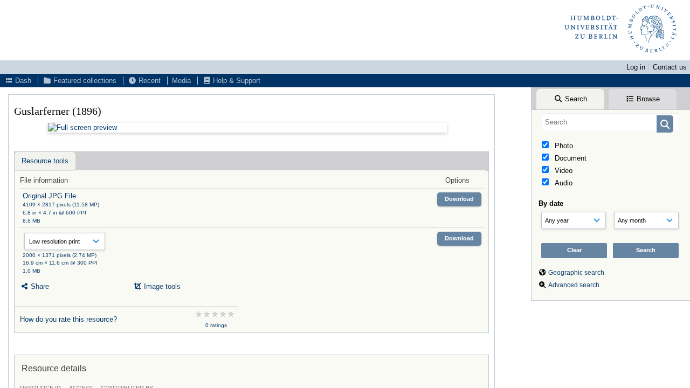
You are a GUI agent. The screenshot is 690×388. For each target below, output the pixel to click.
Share (39, 286)
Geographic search (576, 272)
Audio (562, 183)
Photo (563, 146)
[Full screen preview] (247, 128)
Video (562, 171)
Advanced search (573, 285)
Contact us (670, 67)
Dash (22, 81)
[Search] (665, 124)
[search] (610, 121)
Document (569, 158)
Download (459, 199)
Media (181, 81)
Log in (635, 67)
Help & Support (235, 81)
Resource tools (45, 161)
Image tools (161, 286)
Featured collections (83, 81)
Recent (148, 81)
